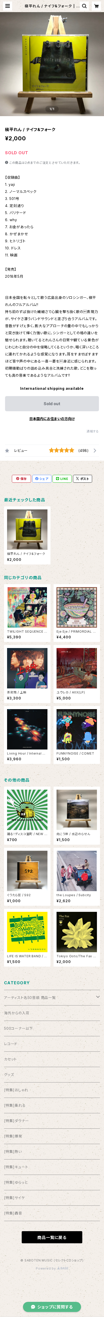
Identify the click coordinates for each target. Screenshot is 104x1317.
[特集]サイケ (14, 1198)
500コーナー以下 (18, 1028)
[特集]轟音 (13, 1213)
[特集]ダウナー (16, 1121)
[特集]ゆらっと (16, 1182)
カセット (10, 1059)
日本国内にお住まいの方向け (52, 419)
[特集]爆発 (13, 1136)
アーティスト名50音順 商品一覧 (30, 997)
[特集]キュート (16, 1167)
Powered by (46, 1268)
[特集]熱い (13, 1151)
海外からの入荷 (17, 1013)
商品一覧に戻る (52, 1237)
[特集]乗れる (15, 1105)
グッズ (9, 1074)
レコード (10, 1044)
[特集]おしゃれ (16, 1090)
